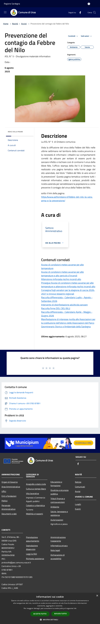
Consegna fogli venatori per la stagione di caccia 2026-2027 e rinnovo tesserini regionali (68, 292)
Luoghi (78, 504)
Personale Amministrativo (8, 507)
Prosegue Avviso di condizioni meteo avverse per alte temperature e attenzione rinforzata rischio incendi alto (68, 284)
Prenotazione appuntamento (32, 539)
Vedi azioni (85, 36)
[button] (50, 619)
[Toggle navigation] (5, 12)
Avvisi (24, 23)
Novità (15, 23)
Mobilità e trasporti (34, 513)
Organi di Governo (10, 482)
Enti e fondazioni (9, 496)
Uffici (4, 491)
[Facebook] (79, 12)
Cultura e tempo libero (36, 488)
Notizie (78, 482)
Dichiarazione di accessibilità (58, 556)
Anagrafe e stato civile (36, 484)
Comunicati (80, 486)
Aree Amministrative (11, 486)
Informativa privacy (59, 545)
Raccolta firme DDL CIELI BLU (55, 308)
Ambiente (55, 506)
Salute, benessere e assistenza (59, 513)
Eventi (78, 508)
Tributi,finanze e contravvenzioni (58, 500)
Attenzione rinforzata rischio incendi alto (61, 279)
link (75, 608)
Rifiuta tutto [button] (60, 614)
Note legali (55, 550)
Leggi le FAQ (31, 553)
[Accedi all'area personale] (88, 3)
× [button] (97, 596)
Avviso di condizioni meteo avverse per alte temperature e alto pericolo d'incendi (62, 273)
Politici (5, 500)
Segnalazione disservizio (32, 547)
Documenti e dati (9, 513)
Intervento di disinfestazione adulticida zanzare (64, 304)
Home (5, 23)
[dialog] (50, 608)
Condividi (72, 36)
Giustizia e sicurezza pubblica (59, 492)
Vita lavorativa (32, 493)
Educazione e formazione (56, 483)
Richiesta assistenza (35, 558)
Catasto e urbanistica (35, 505)
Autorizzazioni (57, 519)
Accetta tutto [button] (39, 614)
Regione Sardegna (12, 3)
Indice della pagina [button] (15, 131)
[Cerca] (94, 12)
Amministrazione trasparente (58, 539)
